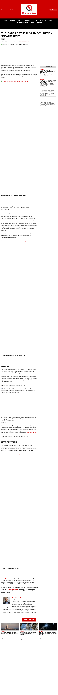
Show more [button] (4, 422)
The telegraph (9, 579)
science (42, 69)
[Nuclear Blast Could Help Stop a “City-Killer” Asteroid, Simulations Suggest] (48, 626)
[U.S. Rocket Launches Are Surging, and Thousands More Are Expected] (10, 626)
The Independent (13, 589)
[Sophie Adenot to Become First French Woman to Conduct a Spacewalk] (29, 626)
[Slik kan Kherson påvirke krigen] (2, 200)
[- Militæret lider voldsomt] (2, 573)
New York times (31, 432)
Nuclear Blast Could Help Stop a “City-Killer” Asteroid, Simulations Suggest (48, 91)
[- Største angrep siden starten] (2, 360)
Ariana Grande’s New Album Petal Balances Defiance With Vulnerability (47, 100)
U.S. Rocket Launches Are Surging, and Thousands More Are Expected (47, 71)
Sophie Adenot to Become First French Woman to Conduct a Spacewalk (48, 81)
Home (2, 31)
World (6, 31)
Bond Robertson (24, 41)
